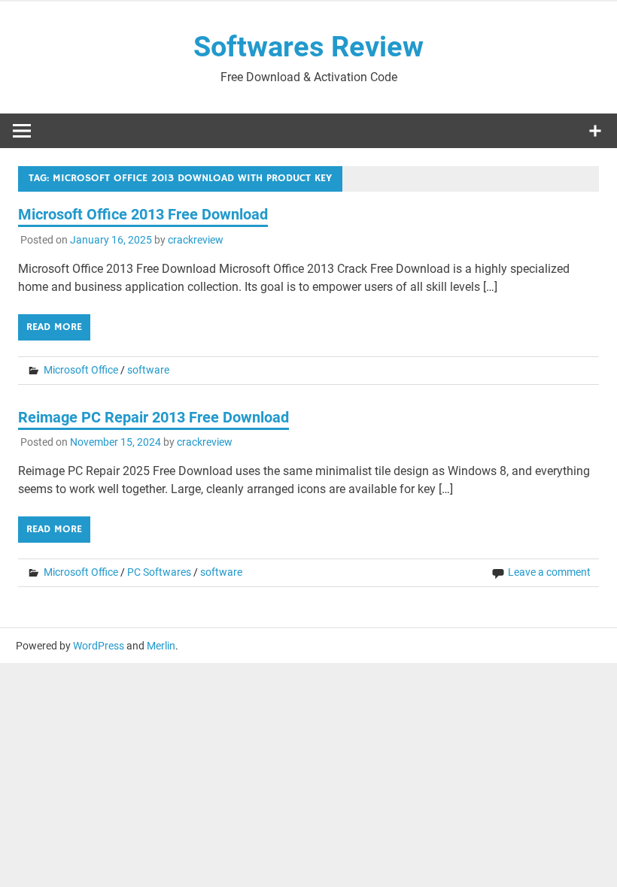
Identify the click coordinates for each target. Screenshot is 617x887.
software (148, 370)
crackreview (195, 240)
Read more (54, 327)
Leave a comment (549, 572)
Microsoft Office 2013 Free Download (143, 214)
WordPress (98, 646)
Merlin (161, 646)
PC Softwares (159, 572)
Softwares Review (308, 46)
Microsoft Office (81, 370)
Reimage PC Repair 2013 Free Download (153, 417)
